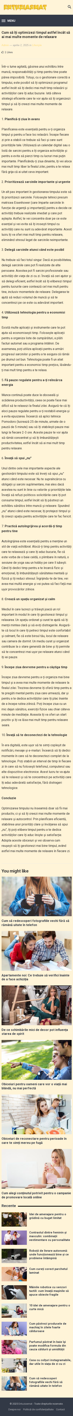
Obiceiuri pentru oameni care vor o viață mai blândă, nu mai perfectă (34, 1086)
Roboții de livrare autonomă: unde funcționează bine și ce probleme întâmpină (49, 1254)
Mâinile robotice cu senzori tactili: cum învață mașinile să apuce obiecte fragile (49, 1291)
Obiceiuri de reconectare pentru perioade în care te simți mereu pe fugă (34, 1141)
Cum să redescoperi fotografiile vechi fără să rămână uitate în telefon (35, 923)
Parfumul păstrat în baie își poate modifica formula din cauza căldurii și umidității (47, 1345)
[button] (8, 21)
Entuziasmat (25, 1403)
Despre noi (14, 1409)
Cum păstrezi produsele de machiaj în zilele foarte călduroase (47, 1327)
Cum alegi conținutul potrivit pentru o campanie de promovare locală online (36, 1195)
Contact (60, 1409)
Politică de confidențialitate (38, 1409)
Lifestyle (37, 45)
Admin (5, 45)
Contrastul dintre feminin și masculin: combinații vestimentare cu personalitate (49, 1236)
